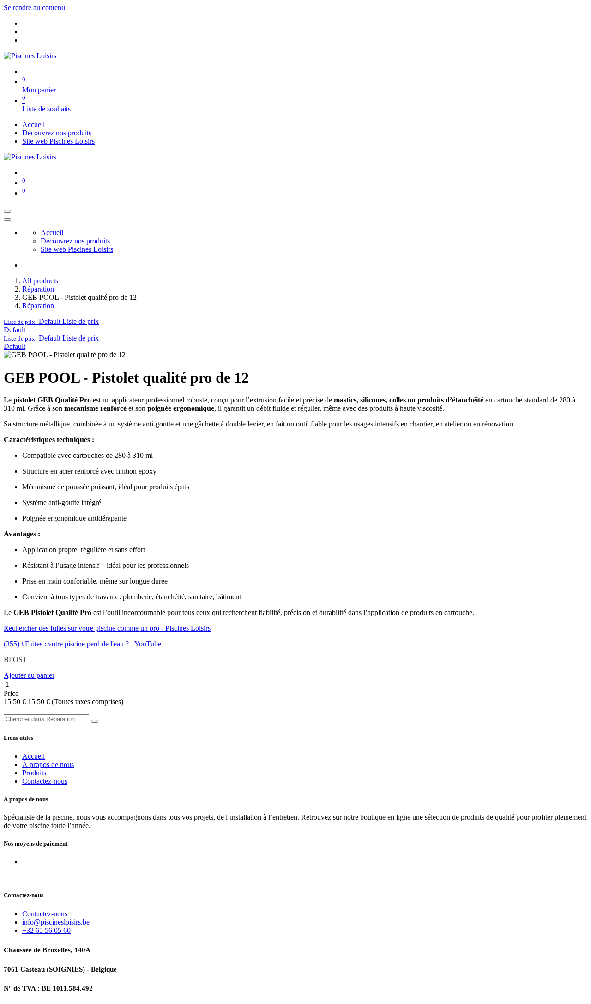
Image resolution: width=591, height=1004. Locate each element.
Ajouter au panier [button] (29, 675)
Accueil (33, 756)
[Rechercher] (94, 721)
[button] (51, 321)
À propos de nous (48, 764)
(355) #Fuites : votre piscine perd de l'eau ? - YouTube (82, 644)
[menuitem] (33, 124)
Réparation (38, 289)
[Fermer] (7, 219)
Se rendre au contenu (34, 8)
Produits (34, 773)
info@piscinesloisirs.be (56, 922)
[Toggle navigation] (7, 211)
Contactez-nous (44, 781)
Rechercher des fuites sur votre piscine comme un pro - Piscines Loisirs (107, 628)
